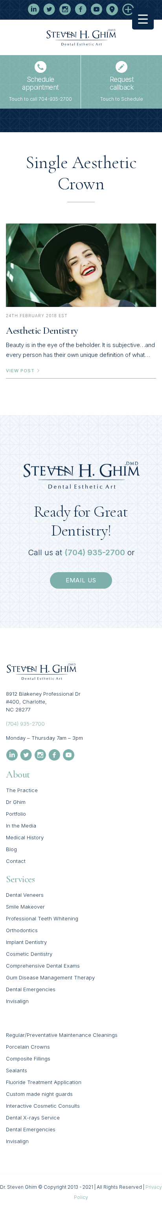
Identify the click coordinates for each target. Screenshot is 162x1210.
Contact (16, 861)
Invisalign (17, 1001)
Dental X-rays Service (33, 1117)
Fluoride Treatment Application (43, 1082)
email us (81, 580)
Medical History (25, 837)
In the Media (21, 825)
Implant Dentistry (26, 942)
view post (21, 370)
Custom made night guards (39, 1094)
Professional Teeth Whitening (42, 918)
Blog (11, 849)
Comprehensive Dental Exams (43, 965)
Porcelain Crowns (28, 1047)
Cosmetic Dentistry (29, 954)
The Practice (22, 790)
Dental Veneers (25, 895)
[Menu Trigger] (143, 19)
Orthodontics (22, 930)
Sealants (16, 1070)
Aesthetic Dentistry (42, 330)
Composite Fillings (28, 1058)
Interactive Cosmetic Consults (43, 1106)
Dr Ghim (16, 802)
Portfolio (16, 814)
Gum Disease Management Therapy (50, 977)
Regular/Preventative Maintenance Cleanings (62, 1035)
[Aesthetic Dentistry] (81, 265)
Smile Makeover (25, 906)
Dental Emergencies (30, 989)
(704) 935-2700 (94, 552)
